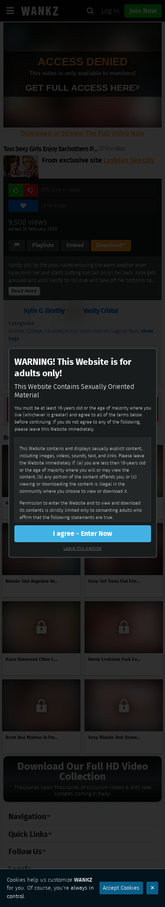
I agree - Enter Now (82, 533)
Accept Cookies (121, 888)
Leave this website (82, 548)
